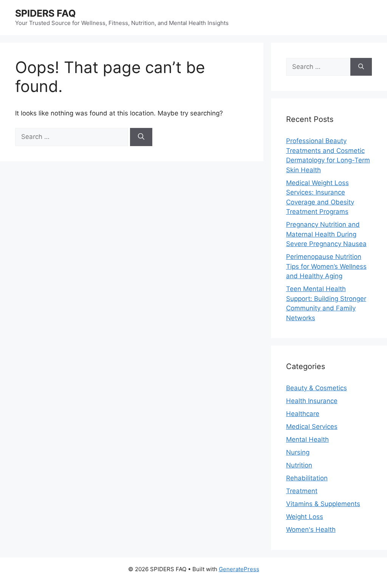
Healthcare (302, 413)
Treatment (301, 491)
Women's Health (311, 529)
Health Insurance (311, 401)
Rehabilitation (307, 478)
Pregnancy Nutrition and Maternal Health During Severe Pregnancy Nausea (326, 234)
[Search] (141, 137)
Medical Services (311, 426)
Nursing (298, 452)
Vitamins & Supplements (323, 504)
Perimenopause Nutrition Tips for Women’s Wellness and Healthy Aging (326, 266)
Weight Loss (304, 516)
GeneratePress (239, 569)
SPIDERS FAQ (45, 13)
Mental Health (307, 439)
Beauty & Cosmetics (316, 388)
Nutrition (299, 465)
